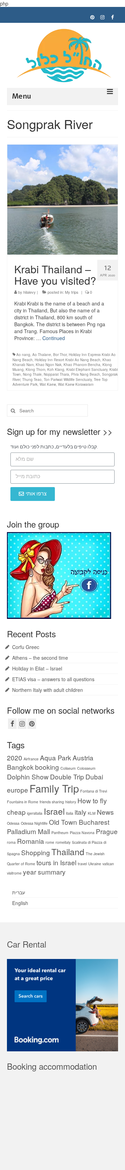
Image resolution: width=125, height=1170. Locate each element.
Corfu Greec (25, 646)
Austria (83, 757)
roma (11, 842)
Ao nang (23, 354)
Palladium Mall (28, 831)
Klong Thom (35, 369)
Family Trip (54, 788)
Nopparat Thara (56, 374)
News (105, 811)
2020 (14, 757)
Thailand (67, 851)
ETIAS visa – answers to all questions (53, 679)
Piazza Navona (82, 832)
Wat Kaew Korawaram (75, 384)
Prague (107, 831)
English (20, 902)
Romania (30, 840)
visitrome (14, 873)
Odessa (13, 823)
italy (80, 811)
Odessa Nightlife (34, 823)
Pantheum (59, 832)
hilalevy (29, 292)
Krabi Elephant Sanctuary (86, 369)
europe (17, 789)
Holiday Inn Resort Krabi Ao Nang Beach (67, 359)
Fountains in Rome (22, 801)
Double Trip (67, 776)
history (70, 801)
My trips (71, 292)
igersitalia (34, 813)
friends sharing (52, 801)
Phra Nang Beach (85, 374)
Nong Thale (32, 374)
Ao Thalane (41, 354)
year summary (44, 871)
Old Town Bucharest (79, 821)
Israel (54, 811)
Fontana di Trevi (93, 791)
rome (49, 842)
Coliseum (68, 768)
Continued (53, 338)
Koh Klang (55, 369)
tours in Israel (56, 862)
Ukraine (94, 863)
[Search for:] (47, 410)
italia (69, 813)
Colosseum (86, 768)
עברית (18, 892)
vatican (108, 863)
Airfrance (31, 758)
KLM (91, 813)
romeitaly (63, 842)
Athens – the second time (40, 657)
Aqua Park (55, 757)
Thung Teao (32, 379)
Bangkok (20, 766)
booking (47, 766)
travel (82, 863)
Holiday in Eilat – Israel (37, 668)
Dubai (94, 776)
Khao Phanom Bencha (82, 364)
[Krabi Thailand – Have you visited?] (62, 198)
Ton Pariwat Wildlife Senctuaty (68, 379)
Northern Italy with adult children (47, 689)
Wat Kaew (48, 384)
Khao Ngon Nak (48, 364)
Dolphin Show (28, 776)
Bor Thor (60, 354)
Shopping (35, 852)
